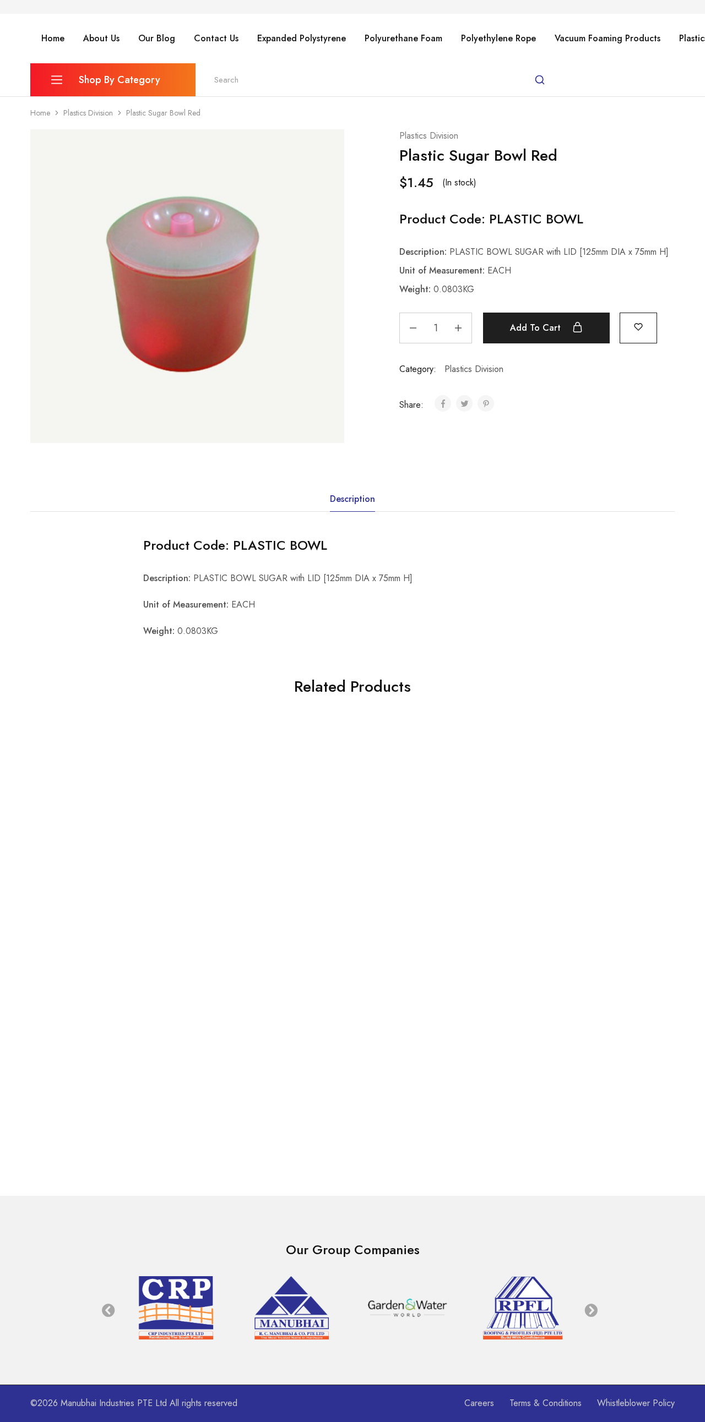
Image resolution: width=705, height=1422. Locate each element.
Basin (200, 890)
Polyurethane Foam (403, 38)
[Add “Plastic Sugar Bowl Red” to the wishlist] (638, 326)
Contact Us (216, 38)
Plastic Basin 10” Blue (235, 905)
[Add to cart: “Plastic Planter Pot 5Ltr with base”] (236, 1079)
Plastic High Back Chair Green (91, 905)
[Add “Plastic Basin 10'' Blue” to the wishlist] (291, 857)
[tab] (352, 499)
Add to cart (536, 327)
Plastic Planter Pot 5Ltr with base (258, 1126)
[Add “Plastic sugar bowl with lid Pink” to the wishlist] (130, 1079)
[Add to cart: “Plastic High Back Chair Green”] (75, 857)
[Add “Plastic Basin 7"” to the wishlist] (614, 857)
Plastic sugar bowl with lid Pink (91, 1126)
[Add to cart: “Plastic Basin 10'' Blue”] (236, 857)
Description (352, 499)
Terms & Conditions (545, 1403)
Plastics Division (88, 112)
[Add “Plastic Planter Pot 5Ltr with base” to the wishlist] (291, 1079)
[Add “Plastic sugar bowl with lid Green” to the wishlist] (452, 857)
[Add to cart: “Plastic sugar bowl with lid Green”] (397, 857)
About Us (101, 38)
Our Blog (156, 38)
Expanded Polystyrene (301, 38)
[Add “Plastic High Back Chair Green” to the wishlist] (130, 857)
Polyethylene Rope (498, 38)
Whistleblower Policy (636, 1403)
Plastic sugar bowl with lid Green (418, 905)
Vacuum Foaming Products (607, 38)
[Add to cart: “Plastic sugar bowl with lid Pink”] (75, 1079)
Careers (479, 1403)
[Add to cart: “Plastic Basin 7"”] (558, 857)
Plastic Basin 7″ (544, 905)
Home (52, 38)
